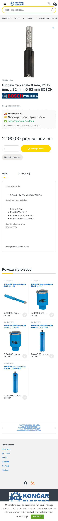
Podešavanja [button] (22, 516)
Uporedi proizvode (12, 106)
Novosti (5, 466)
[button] (53, 28)
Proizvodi (6, 453)
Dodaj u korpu (37, 148)
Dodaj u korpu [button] (24, 315)
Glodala (30, 18)
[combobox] (25, 10)
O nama (5, 461)
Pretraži (52, 10)
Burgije (6, 281)
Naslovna (6, 449)
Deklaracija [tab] (25, 173)
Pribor (17, 18)
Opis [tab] (4, 173)
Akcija (4, 457)
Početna (5, 18)
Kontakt (5, 470)
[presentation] (55, 428)
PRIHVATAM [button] (37, 516)
